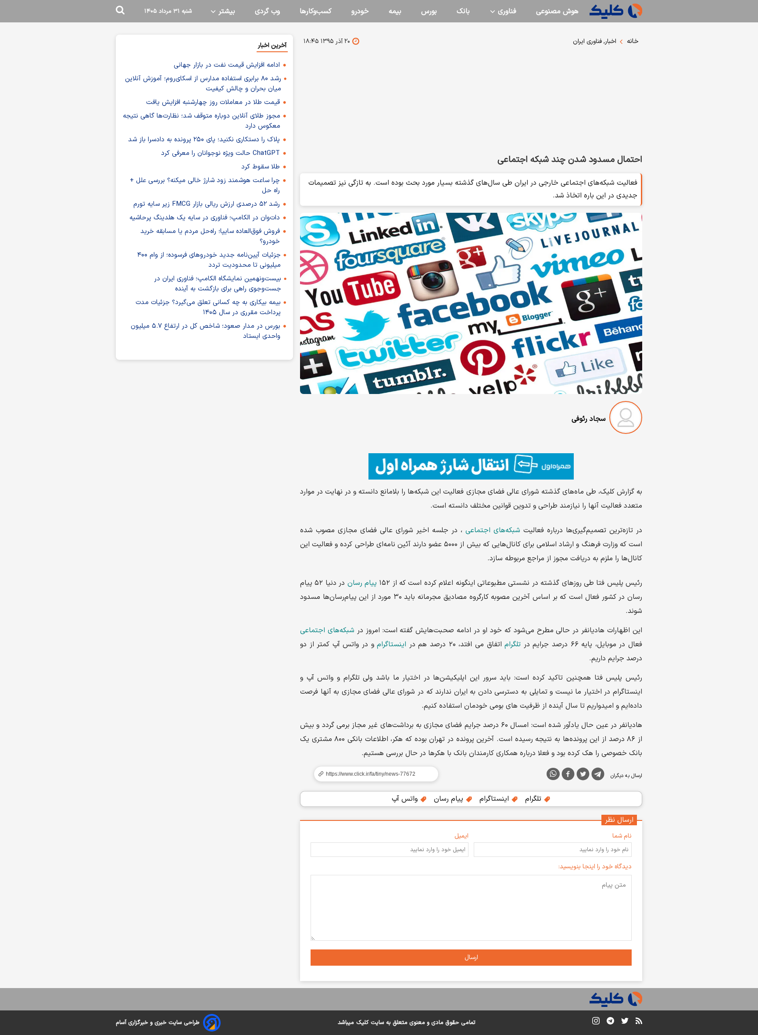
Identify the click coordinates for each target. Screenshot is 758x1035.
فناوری (506, 11)
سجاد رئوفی (589, 419)
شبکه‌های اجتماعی (492, 530)
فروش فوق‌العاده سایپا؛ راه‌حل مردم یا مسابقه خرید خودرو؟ (210, 236)
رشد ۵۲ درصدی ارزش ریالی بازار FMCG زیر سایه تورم (206, 204)
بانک (463, 11)
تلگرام (512, 644)
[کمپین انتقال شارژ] (471, 466)
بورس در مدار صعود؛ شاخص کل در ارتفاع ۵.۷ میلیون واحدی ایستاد (205, 331)
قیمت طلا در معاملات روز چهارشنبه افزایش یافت (213, 102)
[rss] (639, 1022)
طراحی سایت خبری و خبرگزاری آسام (158, 1022)
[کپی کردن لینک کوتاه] (372, 774)
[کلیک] (616, 11)
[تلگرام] (597, 775)
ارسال (471, 957)
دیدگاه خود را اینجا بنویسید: (595, 866)
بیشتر (225, 11)
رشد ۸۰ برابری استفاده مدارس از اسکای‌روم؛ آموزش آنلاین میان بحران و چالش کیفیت (203, 84)
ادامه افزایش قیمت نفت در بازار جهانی (227, 65)
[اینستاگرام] (596, 1022)
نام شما (622, 836)
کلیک (362, 1022)
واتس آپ (406, 799)
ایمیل (461, 836)
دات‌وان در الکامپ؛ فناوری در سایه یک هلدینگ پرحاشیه (204, 218)
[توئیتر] (583, 775)
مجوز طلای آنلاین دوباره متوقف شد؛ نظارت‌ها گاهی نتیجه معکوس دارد (201, 121)
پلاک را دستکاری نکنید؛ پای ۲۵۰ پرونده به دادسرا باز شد (204, 140)
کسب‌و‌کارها (316, 11)
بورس (429, 11)
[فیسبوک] (568, 775)
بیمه (395, 11)
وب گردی (267, 11)
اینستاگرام (391, 644)
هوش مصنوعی (557, 11)
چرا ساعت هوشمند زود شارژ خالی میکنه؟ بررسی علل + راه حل (205, 185)
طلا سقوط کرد (260, 167)
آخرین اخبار (272, 45)
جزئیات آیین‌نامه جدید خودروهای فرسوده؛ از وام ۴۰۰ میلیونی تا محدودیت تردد (209, 260)
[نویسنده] (625, 419)
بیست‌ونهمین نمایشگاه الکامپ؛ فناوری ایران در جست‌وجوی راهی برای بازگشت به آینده (217, 284)
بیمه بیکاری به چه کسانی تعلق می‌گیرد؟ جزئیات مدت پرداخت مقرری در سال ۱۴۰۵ (208, 307)
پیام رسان (362, 583)
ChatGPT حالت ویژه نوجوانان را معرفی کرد (220, 153)
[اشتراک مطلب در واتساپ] (553, 774)
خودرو (360, 11)
